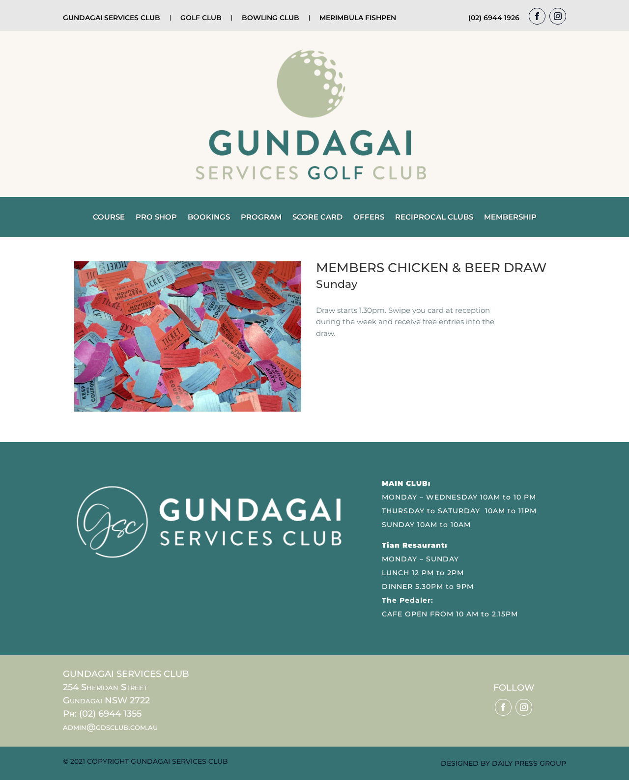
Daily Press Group (529, 763)
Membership (510, 218)
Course (109, 218)
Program (261, 218)
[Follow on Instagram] (557, 16)
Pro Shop (156, 218)
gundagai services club (111, 17)
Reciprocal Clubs (434, 218)
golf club (201, 17)
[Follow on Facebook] (537, 16)
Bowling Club (270, 17)
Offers (368, 218)
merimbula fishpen (357, 17)
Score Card (317, 218)
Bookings (209, 218)
